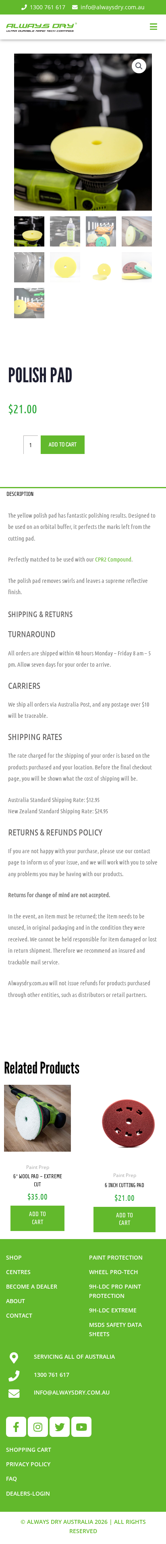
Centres (18, 1272)
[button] (139, 66)
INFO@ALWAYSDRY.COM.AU (72, 1392)
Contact (19, 1315)
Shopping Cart (28, 1449)
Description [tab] (19, 494)
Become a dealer (31, 1286)
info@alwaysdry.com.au (113, 7)
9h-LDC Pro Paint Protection (115, 1291)
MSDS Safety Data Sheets (115, 1329)
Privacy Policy (28, 1464)
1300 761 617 (47, 7)
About (15, 1301)
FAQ (11, 1478)
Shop (14, 1257)
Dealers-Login (28, 1493)
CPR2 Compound (113, 559)
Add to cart (63, 444)
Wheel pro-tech (113, 1272)
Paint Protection (116, 1257)
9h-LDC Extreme (113, 1310)
